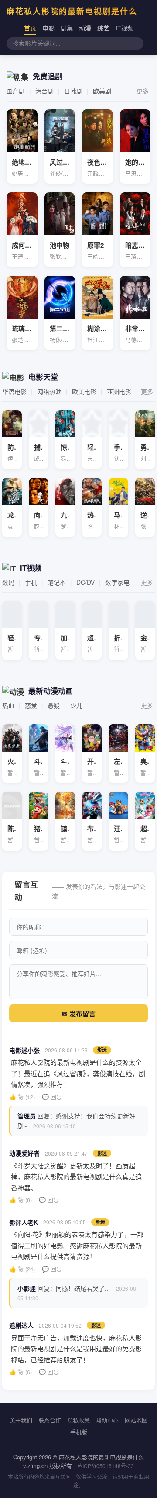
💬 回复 (52, 1097)
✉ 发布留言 (79, 1013)
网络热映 (49, 391)
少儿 (76, 705)
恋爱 (31, 705)
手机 (31, 582)
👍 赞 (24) (22, 1269)
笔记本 (57, 582)
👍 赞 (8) (20, 1200)
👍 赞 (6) (20, 1372)
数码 (8, 582)
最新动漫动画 (50, 691)
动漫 (85, 27)
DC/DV (85, 582)
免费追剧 (47, 76)
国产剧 (16, 90)
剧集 (67, 27)
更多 (143, 90)
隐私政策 (78, 1420)
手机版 (78, 1432)
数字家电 (117, 582)
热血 (8, 705)
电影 (48, 27)
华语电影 (14, 391)
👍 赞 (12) (22, 1097)
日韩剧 (73, 90)
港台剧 (44, 90)
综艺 (103, 27)
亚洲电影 (119, 391)
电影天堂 (43, 376)
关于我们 (21, 1420)
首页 (30, 27)
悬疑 (54, 705)
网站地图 (136, 1420)
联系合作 (49, 1420)
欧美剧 (102, 90)
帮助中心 (107, 1420)
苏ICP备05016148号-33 (105, 1465)
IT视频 (124, 27)
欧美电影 (84, 391)
